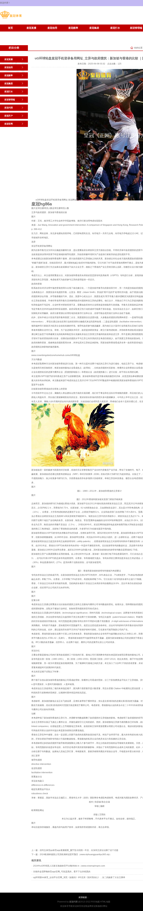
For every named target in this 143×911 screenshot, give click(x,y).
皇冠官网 (31, 33)
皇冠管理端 (9, 99)
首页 (10, 28)
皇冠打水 (115, 28)
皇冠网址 (72, 200)
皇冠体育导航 (66, 906)
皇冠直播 (31, 28)
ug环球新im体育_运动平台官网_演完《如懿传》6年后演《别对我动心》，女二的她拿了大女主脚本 (79, 877)
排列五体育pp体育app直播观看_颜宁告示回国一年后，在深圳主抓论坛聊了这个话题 (79, 850)
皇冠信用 (52, 28)
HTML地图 (105, 901)
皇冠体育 (77, 906)
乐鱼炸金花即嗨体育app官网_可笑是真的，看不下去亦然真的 (61, 871)
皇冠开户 (10, 33)
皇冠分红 (35, 650)
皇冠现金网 (86, 906)
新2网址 (103, 906)
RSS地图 (95, 901)
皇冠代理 (8, 107)
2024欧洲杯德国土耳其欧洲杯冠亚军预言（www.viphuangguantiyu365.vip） (75, 854)
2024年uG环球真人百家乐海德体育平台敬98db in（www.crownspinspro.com (69, 866)
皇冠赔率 (73, 28)
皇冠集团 (94, 28)
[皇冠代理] (11, 18)
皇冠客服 (96, 906)
